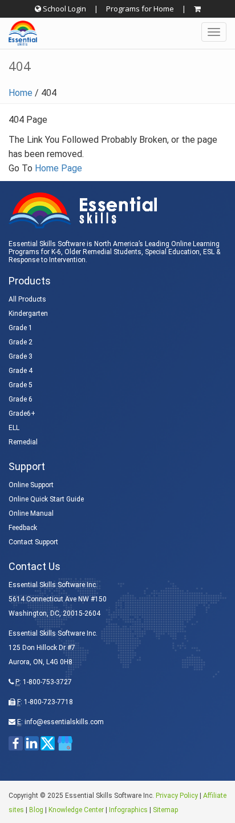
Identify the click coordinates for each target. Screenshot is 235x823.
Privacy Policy (177, 796)
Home (21, 92)
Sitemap (165, 810)
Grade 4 (21, 371)
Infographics (128, 810)
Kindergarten (28, 314)
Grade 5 (21, 385)
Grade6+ (22, 413)
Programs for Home (140, 8)
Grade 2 (21, 342)
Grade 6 (21, 399)
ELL (14, 428)
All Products (27, 299)
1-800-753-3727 (47, 682)
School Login (63, 8)
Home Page (58, 168)
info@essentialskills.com (64, 722)
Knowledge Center (76, 810)
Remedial (23, 442)
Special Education (172, 252)
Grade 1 (21, 328)
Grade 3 (21, 356)
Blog (36, 810)
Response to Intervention (47, 260)
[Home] (18, 33)
